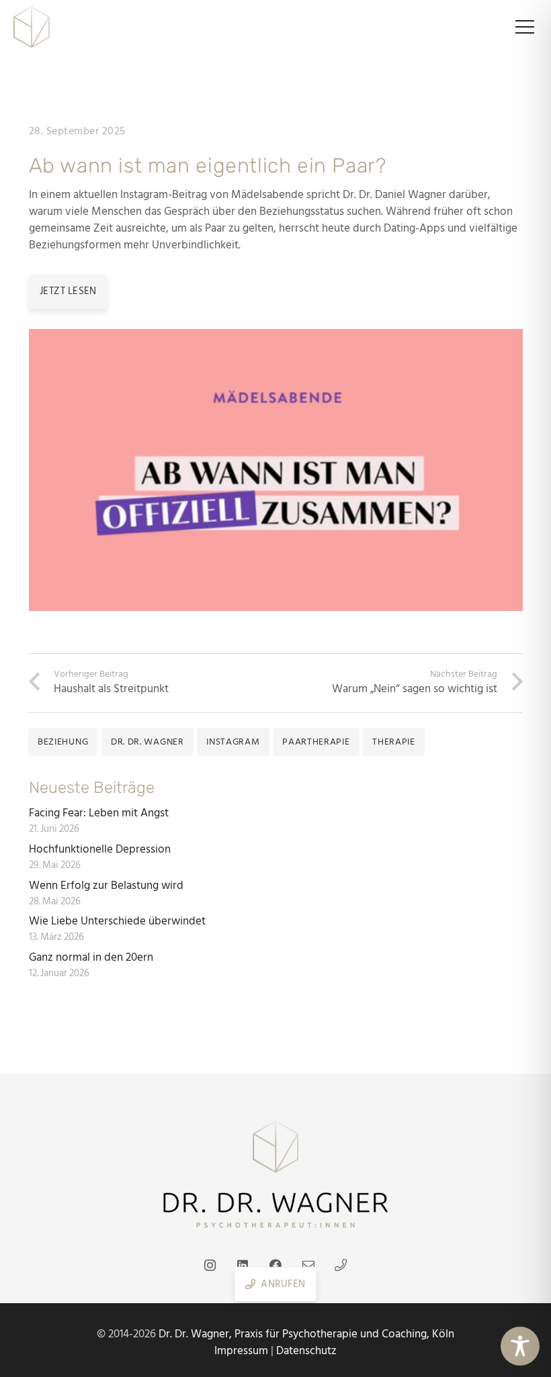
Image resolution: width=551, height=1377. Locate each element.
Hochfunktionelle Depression (100, 849)
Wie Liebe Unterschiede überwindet (118, 921)
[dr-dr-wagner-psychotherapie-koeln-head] (31, 26)
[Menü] (524, 27)
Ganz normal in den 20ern (91, 957)
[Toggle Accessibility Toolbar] (520, 1346)
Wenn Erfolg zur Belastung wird (107, 885)
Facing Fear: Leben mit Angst (99, 813)
